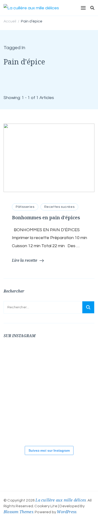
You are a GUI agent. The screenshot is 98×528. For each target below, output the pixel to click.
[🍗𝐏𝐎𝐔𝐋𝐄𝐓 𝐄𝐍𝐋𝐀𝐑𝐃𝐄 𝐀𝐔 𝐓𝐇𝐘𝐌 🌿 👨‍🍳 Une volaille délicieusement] (18, 392)
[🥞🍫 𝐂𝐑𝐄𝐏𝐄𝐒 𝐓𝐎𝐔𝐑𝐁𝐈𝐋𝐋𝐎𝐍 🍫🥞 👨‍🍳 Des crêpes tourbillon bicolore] (18, 360)
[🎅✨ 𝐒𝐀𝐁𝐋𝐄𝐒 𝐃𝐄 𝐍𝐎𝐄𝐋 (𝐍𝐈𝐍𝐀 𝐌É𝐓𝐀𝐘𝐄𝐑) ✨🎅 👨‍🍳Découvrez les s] (18, 424)
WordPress (66, 511)
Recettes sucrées (59, 207)
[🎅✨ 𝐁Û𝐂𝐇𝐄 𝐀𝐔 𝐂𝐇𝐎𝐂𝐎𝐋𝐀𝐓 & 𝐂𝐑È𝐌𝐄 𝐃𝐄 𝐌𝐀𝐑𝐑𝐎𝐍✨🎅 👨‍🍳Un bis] (75, 392)
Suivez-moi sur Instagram (49, 450)
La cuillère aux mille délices (60, 500)
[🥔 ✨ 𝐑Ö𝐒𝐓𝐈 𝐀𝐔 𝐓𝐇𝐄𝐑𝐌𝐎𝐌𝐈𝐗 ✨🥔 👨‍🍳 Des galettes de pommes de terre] (75, 424)
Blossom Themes (18, 511)
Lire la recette (24, 260)
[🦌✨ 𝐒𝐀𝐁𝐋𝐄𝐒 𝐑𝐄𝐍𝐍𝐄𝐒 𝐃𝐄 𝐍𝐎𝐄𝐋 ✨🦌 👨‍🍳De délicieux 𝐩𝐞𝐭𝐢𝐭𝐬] (46, 424)
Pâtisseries (25, 207)
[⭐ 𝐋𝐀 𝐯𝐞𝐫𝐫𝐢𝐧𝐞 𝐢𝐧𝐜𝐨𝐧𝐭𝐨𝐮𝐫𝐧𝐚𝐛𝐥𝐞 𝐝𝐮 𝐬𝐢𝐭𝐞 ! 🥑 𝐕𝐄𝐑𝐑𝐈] (46, 392)
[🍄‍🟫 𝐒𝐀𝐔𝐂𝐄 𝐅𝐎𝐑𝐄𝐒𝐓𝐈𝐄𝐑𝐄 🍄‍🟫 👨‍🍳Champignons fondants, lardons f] (75, 360)
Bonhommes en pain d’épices (46, 217)
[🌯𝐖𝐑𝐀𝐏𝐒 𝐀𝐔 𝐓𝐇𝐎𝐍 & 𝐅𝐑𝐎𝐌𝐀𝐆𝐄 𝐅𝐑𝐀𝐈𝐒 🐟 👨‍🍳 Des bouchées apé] (46, 360)
